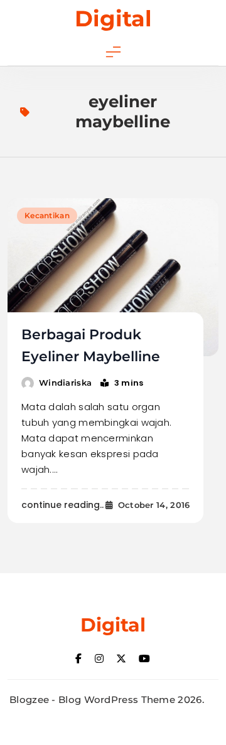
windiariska (65, 383)
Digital (113, 18)
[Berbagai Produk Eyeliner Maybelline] (113, 277)
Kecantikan (47, 215)
